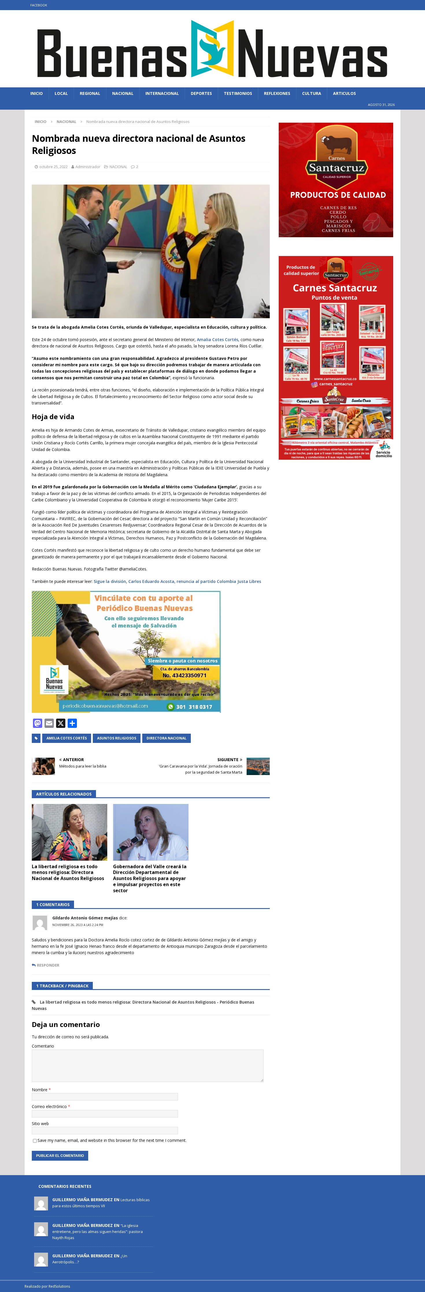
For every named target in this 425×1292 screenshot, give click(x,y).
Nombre (40, 1089)
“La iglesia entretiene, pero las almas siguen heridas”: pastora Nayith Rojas (97, 1231)
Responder (48, 965)
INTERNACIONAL (162, 93)
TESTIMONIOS (238, 93)
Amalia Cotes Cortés (217, 339)
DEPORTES (201, 93)
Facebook (38, 5)
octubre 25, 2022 (53, 166)
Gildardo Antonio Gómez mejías (85, 918)
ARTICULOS (344, 93)
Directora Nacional (166, 738)
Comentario (43, 1046)
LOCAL (61, 93)
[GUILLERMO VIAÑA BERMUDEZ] (41, 1207)
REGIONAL (90, 93)
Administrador (87, 166)
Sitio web (40, 1123)
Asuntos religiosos (116, 738)
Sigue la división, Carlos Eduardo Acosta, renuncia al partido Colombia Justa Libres (177, 581)
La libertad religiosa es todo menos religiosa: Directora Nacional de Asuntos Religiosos (68, 872)
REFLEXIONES (277, 93)
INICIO (36, 93)
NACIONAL (123, 93)
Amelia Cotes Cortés (67, 738)
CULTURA (311, 93)
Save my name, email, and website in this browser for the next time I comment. (112, 1140)
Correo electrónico (50, 1106)
